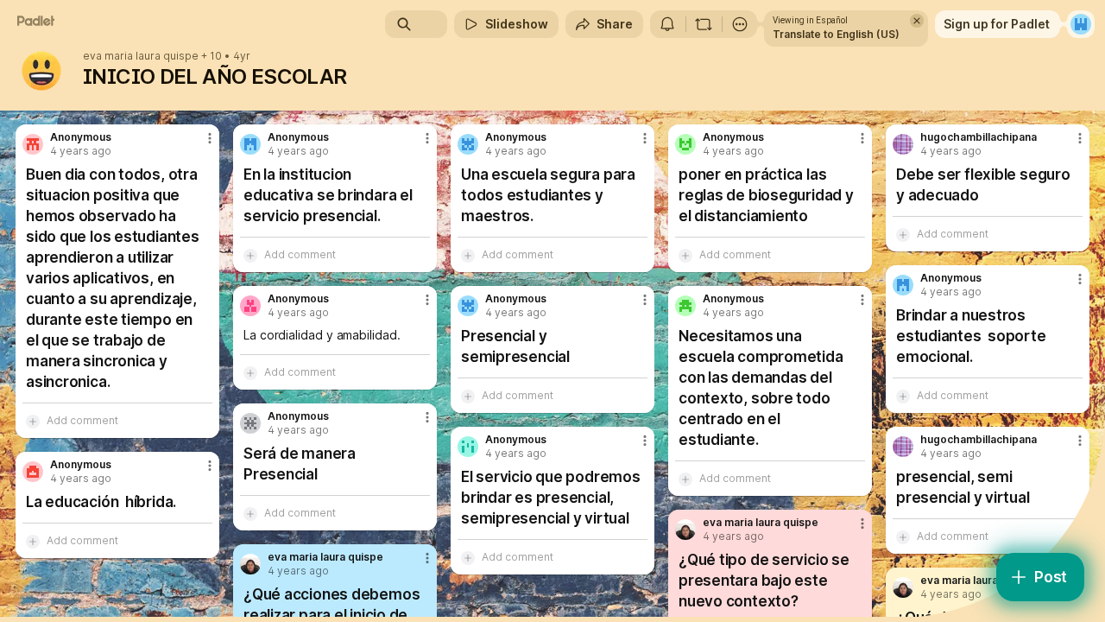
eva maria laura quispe (141, 56)
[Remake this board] (703, 24)
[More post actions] (209, 138)
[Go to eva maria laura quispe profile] (685, 529)
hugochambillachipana (978, 137)
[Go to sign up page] (1081, 24)
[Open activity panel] (667, 24)
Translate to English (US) (836, 34)
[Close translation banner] (917, 21)
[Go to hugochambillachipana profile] (903, 144)
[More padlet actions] (740, 24)
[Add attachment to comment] (33, 420)
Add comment (82, 420)
